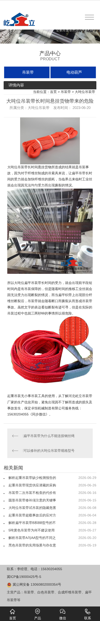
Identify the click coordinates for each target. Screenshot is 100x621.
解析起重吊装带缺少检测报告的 (32, 478)
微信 (62, 618)
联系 (87, 618)
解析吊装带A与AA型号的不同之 (32, 538)
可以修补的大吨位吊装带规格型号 (49, 450)
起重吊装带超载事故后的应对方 (32, 515)
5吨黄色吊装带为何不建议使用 (31, 530)
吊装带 (28, 72)
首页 (53, 92)
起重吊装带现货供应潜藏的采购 (32, 485)
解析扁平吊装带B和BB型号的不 (32, 523)
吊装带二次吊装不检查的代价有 (32, 493)
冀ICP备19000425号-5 (24, 577)
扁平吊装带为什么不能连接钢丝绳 (49, 436)
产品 (37, 618)
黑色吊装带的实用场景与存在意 (32, 545)
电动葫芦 (74, 72)
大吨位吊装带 (85, 92)
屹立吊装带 (83, 396)
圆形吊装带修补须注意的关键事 (32, 500)
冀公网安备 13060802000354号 (36, 584)
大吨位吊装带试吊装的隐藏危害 (32, 508)
